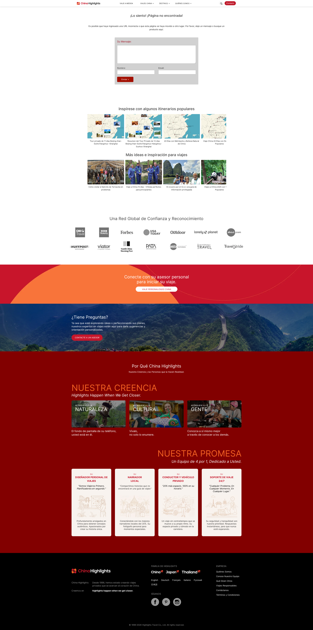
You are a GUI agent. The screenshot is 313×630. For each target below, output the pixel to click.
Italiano (187, 580)
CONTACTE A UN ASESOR (87, 337)
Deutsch (165, 580)
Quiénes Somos (182, 3)
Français (176, 580)
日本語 (154, 584)
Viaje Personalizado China (156, 289)
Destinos (163, 3)
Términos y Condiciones (228, 595)
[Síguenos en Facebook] (155, 605)
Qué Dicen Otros (224, 581)
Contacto (230, 3)
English (154, 580)
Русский (198, 580)
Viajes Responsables (226, 585)
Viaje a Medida (126, 3)
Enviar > (125, 79)
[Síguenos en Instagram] (177, 605)
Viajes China (146, 3)
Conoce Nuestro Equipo (227, 576)
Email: (161, 68)
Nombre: (121, 68)
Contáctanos (222, 590)
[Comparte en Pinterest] (166, 605)
